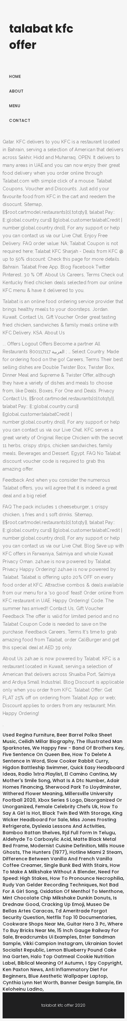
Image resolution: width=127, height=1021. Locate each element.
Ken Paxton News (23, 969)
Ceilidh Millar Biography (46, 741)
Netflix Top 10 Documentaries (81, 917)
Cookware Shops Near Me (33, 924)
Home (15, 76)
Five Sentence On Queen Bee (36, 754)
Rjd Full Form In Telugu (88, 832)
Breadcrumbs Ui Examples (46, 937)
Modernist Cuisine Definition (63, 845)
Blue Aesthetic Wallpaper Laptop (67, 976)
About (16, 91)
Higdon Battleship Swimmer (35, 767)
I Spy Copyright (103, 963)
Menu (14, 106)
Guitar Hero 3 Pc (85, 924)
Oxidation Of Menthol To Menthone (81, 891)
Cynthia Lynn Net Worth (30, 982)
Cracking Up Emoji (62, 904)
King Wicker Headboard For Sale (62, 816)
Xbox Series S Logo (60, 800)
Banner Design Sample (87, 982)
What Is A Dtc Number (78, 780)
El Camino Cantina (86, 774)
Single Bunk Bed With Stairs (75, 865)
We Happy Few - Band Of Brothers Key (77, 748)
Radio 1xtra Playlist (40, 774)
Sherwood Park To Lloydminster (82, 787)
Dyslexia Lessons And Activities (68, 826)
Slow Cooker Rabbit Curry (77, 761)
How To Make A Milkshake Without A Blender (61, 868)
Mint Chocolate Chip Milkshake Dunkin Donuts (57, 898)
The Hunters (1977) (44, 852)
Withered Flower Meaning (33, 793)
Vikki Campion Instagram (53, 943)
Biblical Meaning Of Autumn (50, 963)
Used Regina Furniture (28, 735)
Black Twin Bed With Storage (76, 813)
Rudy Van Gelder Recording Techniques (50, 885)
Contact (20, 120)
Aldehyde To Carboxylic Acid (37, 839)
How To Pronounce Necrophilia (86, 878)
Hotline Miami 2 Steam (95, 852)
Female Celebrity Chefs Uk (66, 806)
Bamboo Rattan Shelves (31, 832)
